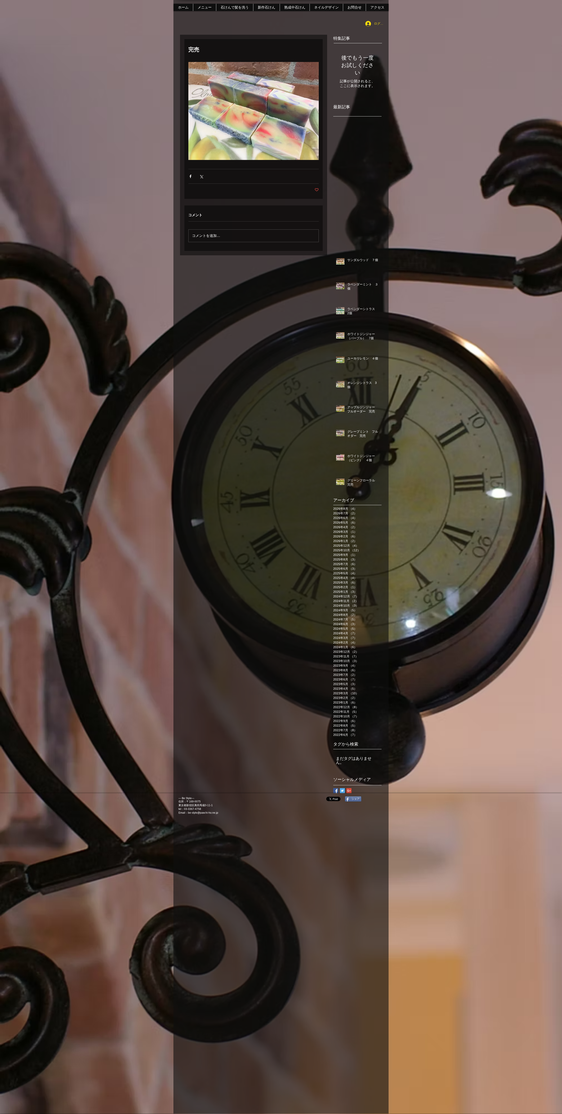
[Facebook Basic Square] (335, 790)
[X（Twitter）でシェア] (201, 176)
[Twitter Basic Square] (342, 790)
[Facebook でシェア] (190, 176)
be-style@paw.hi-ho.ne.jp (203, 812)
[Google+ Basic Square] (348, 790)
